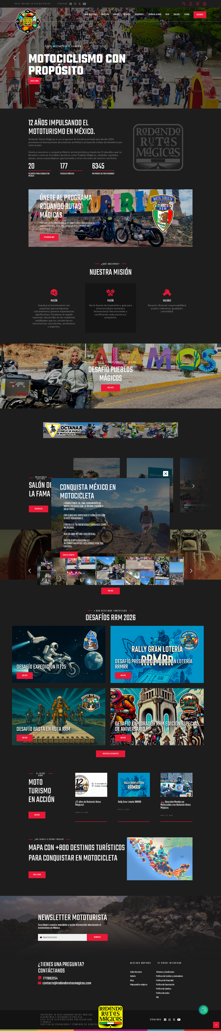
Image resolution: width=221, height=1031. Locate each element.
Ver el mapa (37, 874)
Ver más (110, 590)
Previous (14, 58)
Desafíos (127, 14)
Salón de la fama (154, 14)
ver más (24, 675)
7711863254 (50, 978)
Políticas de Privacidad (164, 980)
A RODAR (33, 69)
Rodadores (139, 14)
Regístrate (200, 14)
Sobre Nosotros (90, 14)
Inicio (76, 14)
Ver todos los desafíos (110, 753)
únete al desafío (68, 554)
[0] (197, 4)
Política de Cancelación (165, 985)
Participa (105, 14)
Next (206, 58)
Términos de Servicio (85, 1024)
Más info (110, 387)
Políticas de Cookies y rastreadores (169, 976)
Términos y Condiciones (165, 972)
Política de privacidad (55, 1024)
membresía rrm (49, 237)
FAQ (157, 997)
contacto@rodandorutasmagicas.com (66, 983)
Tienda (186, 14)
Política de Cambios (163, 989)
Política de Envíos (163, 993)
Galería (177, 14)
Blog (167, 14)
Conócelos (38, 508)
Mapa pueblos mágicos (138, 985)
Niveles (116, 14)
